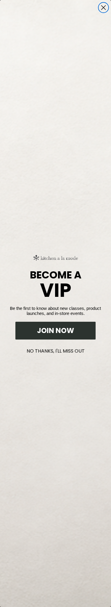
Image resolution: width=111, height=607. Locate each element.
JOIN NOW (55, 330)
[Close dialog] (103, 7)
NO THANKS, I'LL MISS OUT (56, 350)
